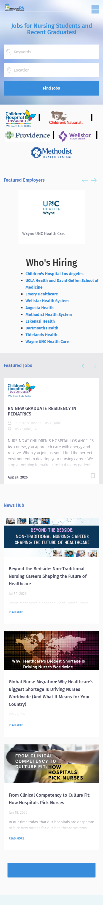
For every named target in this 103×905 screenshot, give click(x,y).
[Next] (93, 180)
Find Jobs (51, 88)
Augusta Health (40, 307)
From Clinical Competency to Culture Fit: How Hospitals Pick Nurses (49, 798)
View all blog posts (51, 869)
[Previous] (85, 180)
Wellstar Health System (47, 300)
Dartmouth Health (42, 328)
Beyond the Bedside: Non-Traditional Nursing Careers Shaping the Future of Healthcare (47, 576)
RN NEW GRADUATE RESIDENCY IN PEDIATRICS (42, 411)
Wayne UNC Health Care (47, 341)
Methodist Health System (49, 314)
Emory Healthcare (42, 294)
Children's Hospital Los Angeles (55, 273)
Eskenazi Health (40, 321)
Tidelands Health (41, 334)
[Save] (92, 476)
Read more (16, 612)
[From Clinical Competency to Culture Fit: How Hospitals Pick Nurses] (51, 763)
